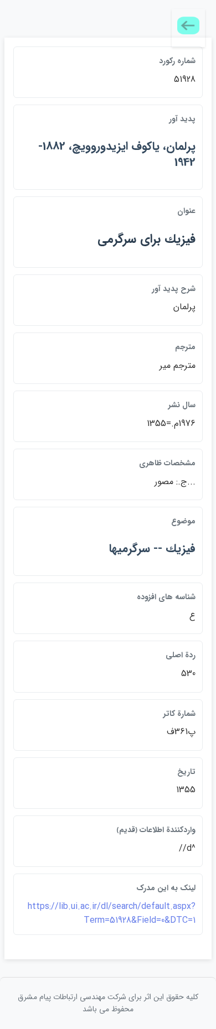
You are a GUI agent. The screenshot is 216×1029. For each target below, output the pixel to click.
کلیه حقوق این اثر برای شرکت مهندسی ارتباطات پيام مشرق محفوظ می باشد (108, 1003)
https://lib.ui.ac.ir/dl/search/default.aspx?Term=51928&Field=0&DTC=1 (112, 914)
